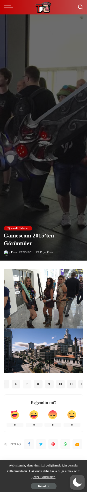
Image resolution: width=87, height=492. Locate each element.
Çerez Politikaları (44, 477)
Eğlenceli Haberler (18, 228)
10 (60, 384)
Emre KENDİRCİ (21, 252)
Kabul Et (43, 486)
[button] (77, 482)
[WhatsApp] (65, 444)
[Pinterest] (53, 444)
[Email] (77, 444)
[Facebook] (29, 444)
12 (82, 384)
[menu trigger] (10, 7)
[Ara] (80, 7)
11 (71, 384)
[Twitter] (41, 444)
